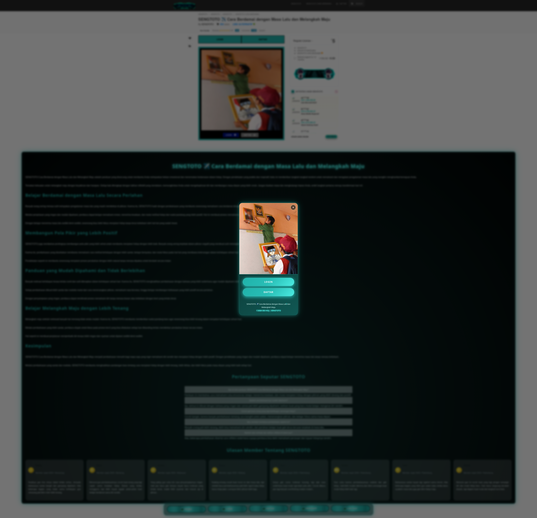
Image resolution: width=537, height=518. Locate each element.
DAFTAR (269, 292)
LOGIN (268, 281)
